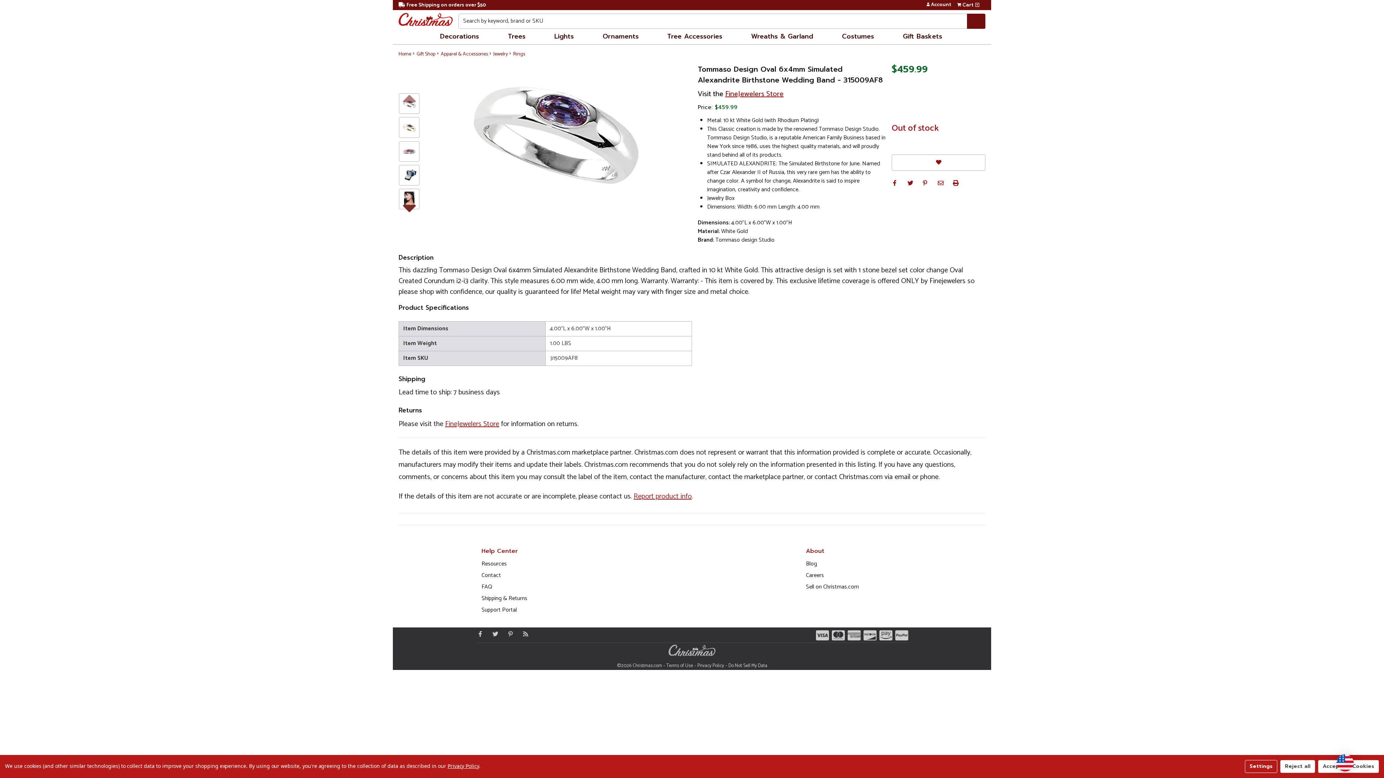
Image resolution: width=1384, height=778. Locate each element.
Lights (564, 36)
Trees (516, 36)
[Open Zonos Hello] (1345, 763)
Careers (815, 575)
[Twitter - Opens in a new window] (494, 634)
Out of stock (915, 128)
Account (941, 5)
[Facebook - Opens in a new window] (479, 634)
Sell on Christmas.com (832, 587)
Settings (1261, 766)
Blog (811, 564)
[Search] (976, 21)
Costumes (858, 36)
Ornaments (621, 36)
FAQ (487, 587)
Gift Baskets (922, 36)
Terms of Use (679, 666)
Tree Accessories (694, 36)
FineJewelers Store (754, 94)
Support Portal (499, 610)
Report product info (663, 496)
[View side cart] (977, 5)
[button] (894, 183)
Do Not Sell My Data (747, 666)
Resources (494, 564)
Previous (409, 98)
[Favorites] (938, 163)
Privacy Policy (710, 666)
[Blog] (524, 634)
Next (409, 207)
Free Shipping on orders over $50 (446, 5)
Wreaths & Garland (782, 36)
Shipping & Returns (504, 598)
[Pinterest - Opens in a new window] (509, 634)
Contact (491, 575)
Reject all (1297, 766)
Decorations (459, 36)
